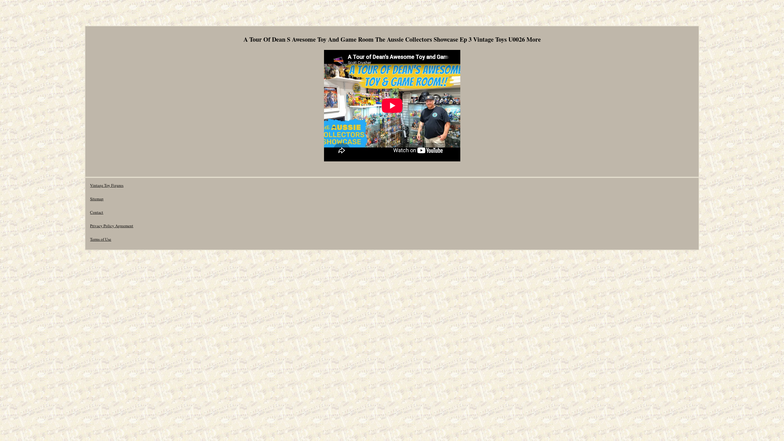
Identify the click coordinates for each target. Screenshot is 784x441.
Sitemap (97, 199)
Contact (96, 212)
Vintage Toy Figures (106, 185)
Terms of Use (100, 239)
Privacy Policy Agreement (111, 225)
